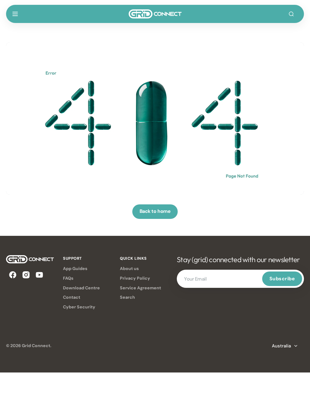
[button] (15, 14)
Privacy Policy (135, 278)
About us (129, 268)
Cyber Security (79, 307)
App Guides (75, 268)
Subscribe (282, 278)
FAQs (68, 278)
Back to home (155, 211)
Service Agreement (140, 288)
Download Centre (81, 288)
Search (127, 297)
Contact (71, 297)
